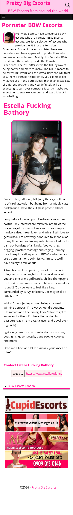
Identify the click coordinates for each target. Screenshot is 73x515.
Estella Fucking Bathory (27, 109)
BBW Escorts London (21, 386)
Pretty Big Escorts (43, 487)
